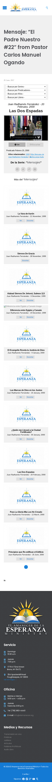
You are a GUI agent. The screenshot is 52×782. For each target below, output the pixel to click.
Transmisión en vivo (13, 734)
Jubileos (7, 740)
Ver (18, 144)
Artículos (8, 743)
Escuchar (36, 144)
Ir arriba (25, 774)
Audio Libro (9, 749)
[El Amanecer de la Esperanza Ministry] (27, 7)
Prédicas (7, 737)
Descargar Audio (38, 157)
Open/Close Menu (4, 7)
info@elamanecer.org (23, 715)
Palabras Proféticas (12, 746)
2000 (27, 154)
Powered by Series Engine (26, 574)
